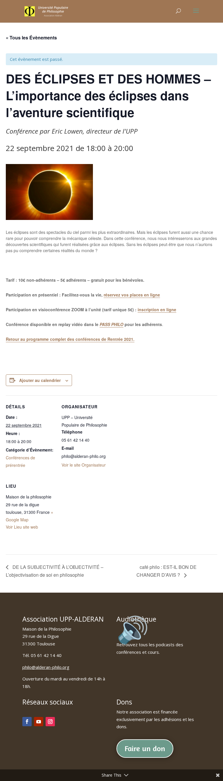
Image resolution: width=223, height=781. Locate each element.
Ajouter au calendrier (40, 380)
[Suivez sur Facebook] (27, 721)
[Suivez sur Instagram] (50, 721)
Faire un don (145, 748)
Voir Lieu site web (22, 527)
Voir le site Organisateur (84, 465)
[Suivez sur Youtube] (38, 721)
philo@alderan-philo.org (45, 667)
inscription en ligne (157, 309)
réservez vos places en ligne (132, 295)
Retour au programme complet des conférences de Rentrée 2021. (70, 339)
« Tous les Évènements (31, 37)
